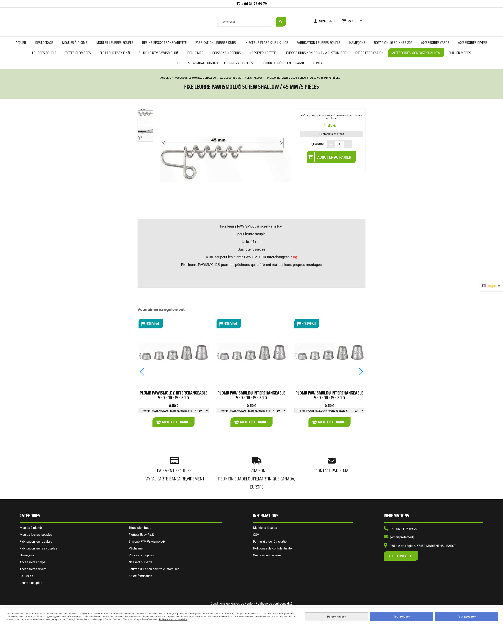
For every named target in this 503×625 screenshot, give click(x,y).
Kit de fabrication (140, 576)
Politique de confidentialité (273, 603)
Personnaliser (336, 616)
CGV (256, 535)
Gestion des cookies (267, 555)
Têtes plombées (140, 528)
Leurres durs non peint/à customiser (154, 569)
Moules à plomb (31, 528)
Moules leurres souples (36, 535)
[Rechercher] (281, 22)
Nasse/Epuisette (140, 562)
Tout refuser (401, 616)
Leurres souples (31, 583)
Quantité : (318, 144)
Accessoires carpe (33, 562)
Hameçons (27, 555)
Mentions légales (265, 528)
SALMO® (26, 576)
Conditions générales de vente (232, 603)
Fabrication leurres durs (36, 541)
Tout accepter (466, 616)
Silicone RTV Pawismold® (147, 541)
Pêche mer (136, 548)
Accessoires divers (33, 569)
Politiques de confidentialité (272, 548)
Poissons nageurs (141, 555)
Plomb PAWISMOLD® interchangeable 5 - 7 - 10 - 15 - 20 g (173, 395)
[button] (142, 371)
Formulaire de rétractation (270, 541)
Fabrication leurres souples (38, 548)
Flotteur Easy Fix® (141, 535)
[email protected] (402, 537)
